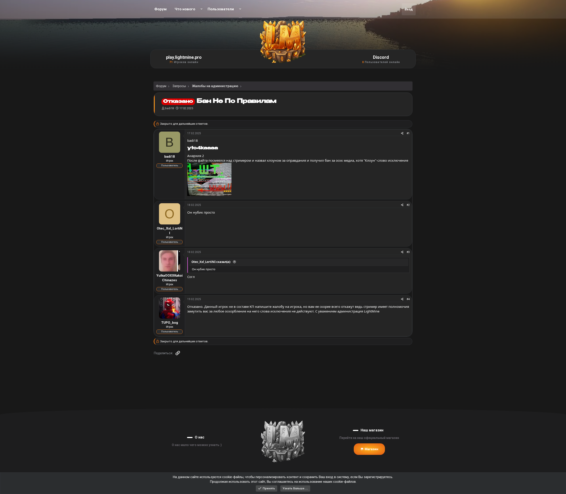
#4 (408, 299)
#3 (408, 252)
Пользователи (221, 9)
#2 (408, 205)
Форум (160, 9)
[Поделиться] (402, 133)
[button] (201, 9)
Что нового (185, 9)
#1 (408, 133)
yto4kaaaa (202, 148)
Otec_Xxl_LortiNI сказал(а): (211, 262)
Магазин (371, 449)
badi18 (169, 108)
